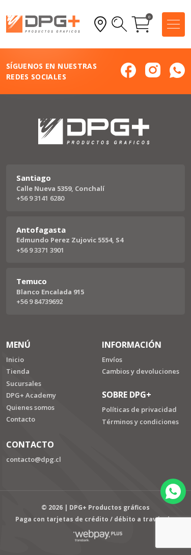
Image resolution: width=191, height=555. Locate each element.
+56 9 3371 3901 (40, 250)
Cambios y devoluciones (140, 371)
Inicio (15, 359)
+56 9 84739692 (39, 301)
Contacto (20, 419)
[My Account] (119, 24)
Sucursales (23, 383)
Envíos (112, 359)
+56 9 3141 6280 (40, 198)
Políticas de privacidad (139, 409)
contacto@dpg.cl (33, 459)
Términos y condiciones (140, 421)
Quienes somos (30, 407)
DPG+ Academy (31, 395)
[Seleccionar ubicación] (100, 24)
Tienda (18, 371)
